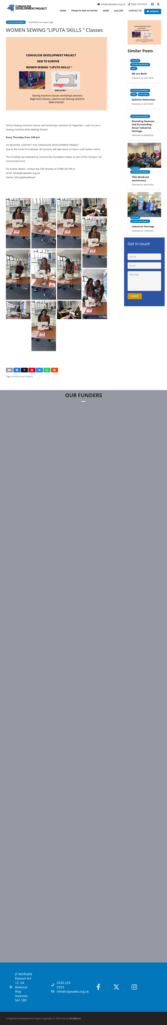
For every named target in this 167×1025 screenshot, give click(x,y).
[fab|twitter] (116, 987)
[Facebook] (152, 4)
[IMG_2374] (18, 310)
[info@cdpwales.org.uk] (54, 991)
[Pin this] (31, 370)
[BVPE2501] (18, 223)
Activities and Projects (22, 376)
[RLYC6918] (43, 274)
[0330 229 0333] (54, 985)
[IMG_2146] (94, 207)
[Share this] (16, 370)
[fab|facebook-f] (98, 987)
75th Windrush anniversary (140, 178)
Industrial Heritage (143, 226)
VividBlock (75, 1018)
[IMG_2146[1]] (69, 310)
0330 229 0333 (63, 985)
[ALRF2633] (43, 223)
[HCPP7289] (69, 223)
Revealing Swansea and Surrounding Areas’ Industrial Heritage (143, 126)
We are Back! (139, 73)
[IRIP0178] (94, 294)
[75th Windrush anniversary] (144, 144)
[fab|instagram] (134, 987)
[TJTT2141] (69, 274)
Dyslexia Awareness (143, 99)
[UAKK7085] (18, 274)
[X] (158, 4)
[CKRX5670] (94, 242)
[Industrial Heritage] (144, 194)
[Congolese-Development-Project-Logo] (27, 8)
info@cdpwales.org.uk (73, 991)
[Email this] (9, 370)
